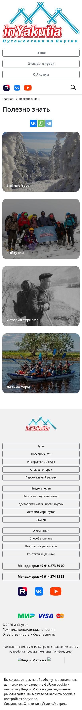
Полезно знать (41, 454)
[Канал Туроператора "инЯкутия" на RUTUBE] (6, 87)
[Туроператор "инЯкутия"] (41, 22)
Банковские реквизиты (41, 546)
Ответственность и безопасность (28, 634)
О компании (41, 530)
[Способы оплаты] (41, 615)
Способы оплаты (41, 538)
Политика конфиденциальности (27, 629)
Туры (41, 446)
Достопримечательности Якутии (41, 504)
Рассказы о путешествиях (41, 496)
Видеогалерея (41, 488)
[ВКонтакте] (33, 123)
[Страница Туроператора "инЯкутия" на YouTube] (28, 87)
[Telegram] (48, 123)
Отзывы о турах (41, 469)
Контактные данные (41, 554)
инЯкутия (21, 625)
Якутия (41, 519)
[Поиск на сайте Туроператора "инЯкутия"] (73, 87)
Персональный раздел (41, 477)
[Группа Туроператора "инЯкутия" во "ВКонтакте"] (17, 87)
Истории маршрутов (41, 512)
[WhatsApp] (41, 123)
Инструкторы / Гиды (41, 462)
